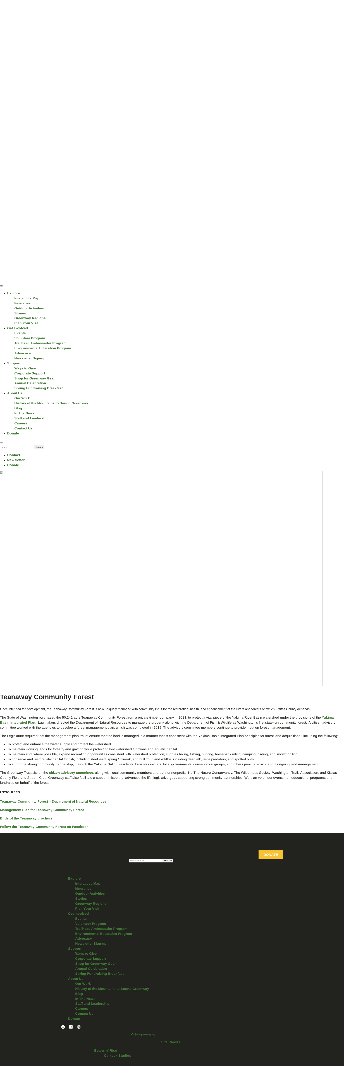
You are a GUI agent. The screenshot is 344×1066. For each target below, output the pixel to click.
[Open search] (1, 442)
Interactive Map (26, 298)
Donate (13, 433)
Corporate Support (29, 373)
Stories (20, 313)
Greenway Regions (30, 318)
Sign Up (168, 860)
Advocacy (22, 353)
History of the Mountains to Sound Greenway (51, 403)
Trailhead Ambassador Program (40, 343)
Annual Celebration (30, 383)
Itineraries (22, 303)
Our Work (22, 398)
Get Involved (17, 328)
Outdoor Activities (29, 308)
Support (13, 363)
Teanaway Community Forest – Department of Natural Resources (53, 801)
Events (20, 333)
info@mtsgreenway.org (142, 1034)
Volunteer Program (29, 338)
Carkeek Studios (117, 1055)
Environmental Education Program (42, 348)
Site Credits (170, 1042)
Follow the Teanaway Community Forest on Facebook (44, 827)
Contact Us (23, 428)
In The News (24, 413)
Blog (18, 408)
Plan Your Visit (26, 323)
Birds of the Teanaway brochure (26, 818)
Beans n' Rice (105, 1050)
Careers (20, 423)
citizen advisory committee (70, 773)
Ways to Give (25, 368)
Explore (13, 293)
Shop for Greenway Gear (34, 378)
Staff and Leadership (31, 418)
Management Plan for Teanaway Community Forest (42, 810)
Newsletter (16, 460)
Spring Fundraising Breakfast (38, 388)
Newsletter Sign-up (30, 358)
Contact (13, 455)
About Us (15, 393)
